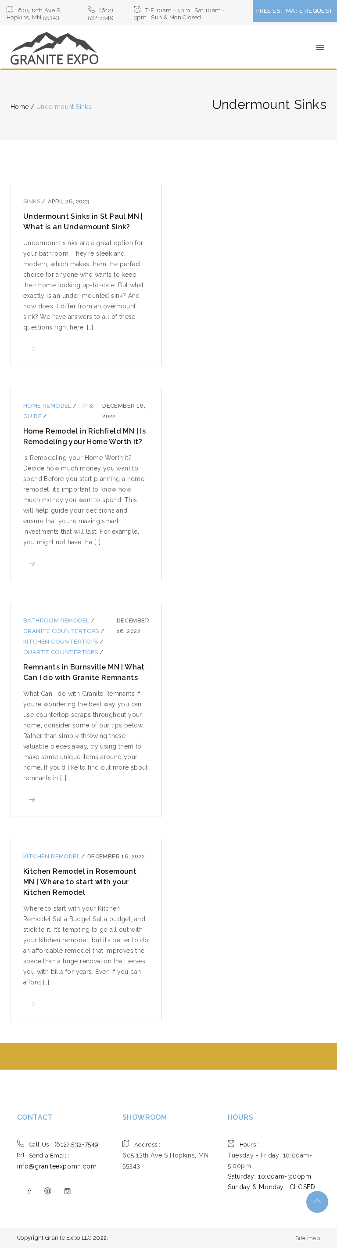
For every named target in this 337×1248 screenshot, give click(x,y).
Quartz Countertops (61, 652)
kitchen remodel (52, 856)
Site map (307, 1238)
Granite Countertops (61, 631)
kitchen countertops (61, 641)
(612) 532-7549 (64, 1144)
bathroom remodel (57, 620)
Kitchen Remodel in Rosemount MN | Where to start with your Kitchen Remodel (79, 882)
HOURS (240, 1117)
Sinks (32, 201)
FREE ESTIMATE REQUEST (294, 10)
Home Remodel (48, 405)
